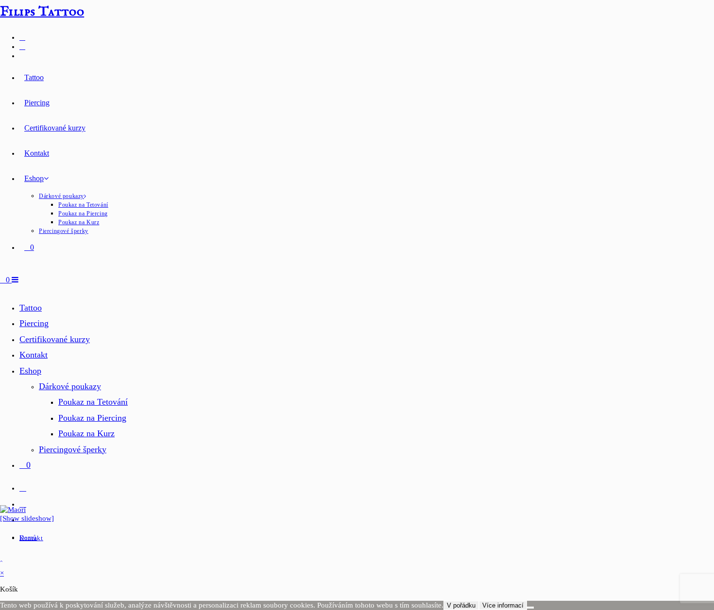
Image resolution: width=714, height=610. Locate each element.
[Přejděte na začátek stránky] (1, 561)
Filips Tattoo (42, 11)
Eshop (30, 371)
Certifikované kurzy (54, 339)
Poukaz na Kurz (86, 433)
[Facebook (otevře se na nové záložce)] (22, 37)
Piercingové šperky (72, 449)
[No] (530, 608)
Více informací (503, 605)
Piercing (34, 323)
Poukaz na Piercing (92, 418)
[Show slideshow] (27, 518)
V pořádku (461, 605)
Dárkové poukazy (70, 386)
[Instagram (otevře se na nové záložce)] (22, 46)
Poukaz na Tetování (93, 402)
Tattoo (30, 308)
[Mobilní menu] (15, 280)
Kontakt (33, 355)
